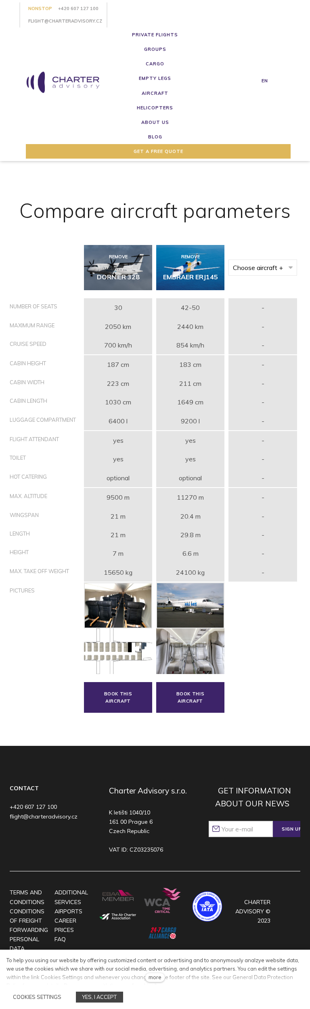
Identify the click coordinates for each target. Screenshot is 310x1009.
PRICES (64, 930)
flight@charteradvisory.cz (65, 21)
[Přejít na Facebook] (16, 838)
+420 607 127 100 (78, 8)
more (155, 977)
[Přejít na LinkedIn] (63, 838)
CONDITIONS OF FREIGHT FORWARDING (29, 921)
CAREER (65, 920)
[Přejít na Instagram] (31, 838)
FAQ (60, 939)
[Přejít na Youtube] (47, 838)
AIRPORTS (68, 911)
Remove (118, 257)
